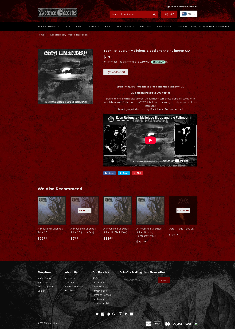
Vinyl (79, 26)
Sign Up (164, 280)
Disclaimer (98, 299)
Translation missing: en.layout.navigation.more (201, 26)
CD (67, 26)
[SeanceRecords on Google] (114, 314)
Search (41, 290)
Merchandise (124, 26)
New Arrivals (44, 278)
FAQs (95, 278)
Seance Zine (164, 26)
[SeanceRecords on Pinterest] (108, 314)
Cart (171, 13)
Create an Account (187, 6)
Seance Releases (47, 26)
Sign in (169, 6)
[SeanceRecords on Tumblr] (125, 314)
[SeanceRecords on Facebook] (102, 314)
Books (108, 26)
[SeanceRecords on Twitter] (97, 314)
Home (41, 34)
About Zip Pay (46, 286)
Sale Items (146, 26)
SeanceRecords (53, 323)
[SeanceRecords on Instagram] (120, 314)
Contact (69, 282)
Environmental (100, 303)
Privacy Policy (100, 290)
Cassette (94, 26)
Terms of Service (101, 294)
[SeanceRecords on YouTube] (131, 314)
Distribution (98, 282)
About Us (70, 278)
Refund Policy (100, 286)
